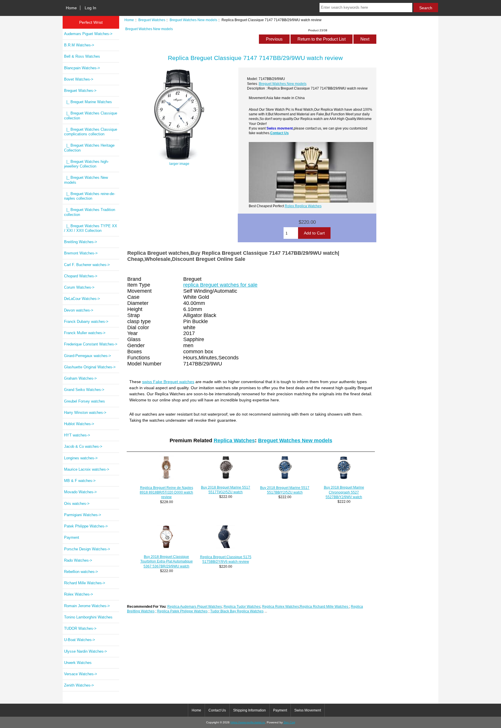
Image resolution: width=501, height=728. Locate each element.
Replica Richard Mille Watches (324, 606)
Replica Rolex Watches (280, 606)
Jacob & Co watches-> (83, 446)
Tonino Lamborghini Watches (88, 617)
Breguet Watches (151, 20)
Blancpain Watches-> (82, 68)
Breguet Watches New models (193, 20)
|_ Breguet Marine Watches (88, 102)
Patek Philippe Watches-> (86, 526)
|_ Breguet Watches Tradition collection (89, 212)
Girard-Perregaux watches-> (87, 356)
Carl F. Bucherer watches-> (87, 265)
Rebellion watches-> (81, 571)
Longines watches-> (81, 458)
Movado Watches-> (80, 492)
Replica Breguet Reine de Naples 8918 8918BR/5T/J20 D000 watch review (166, 492)
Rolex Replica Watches (303, 206)
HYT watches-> (77, 435)
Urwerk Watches (78, 662)
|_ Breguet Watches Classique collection (90, 115)
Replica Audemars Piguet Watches (194, 606)
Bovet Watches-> (78, 79)
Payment (71, 537)
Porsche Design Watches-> (87, 549)
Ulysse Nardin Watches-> (85, 651)
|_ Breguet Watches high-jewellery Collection (86, 163)
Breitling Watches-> (80, 242)
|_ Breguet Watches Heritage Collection (89, 147)
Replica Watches (234, 440)
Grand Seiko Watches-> (84, 389)
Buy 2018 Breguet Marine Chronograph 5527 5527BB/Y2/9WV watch (344, 491)
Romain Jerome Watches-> (87, 606)
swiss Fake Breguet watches (168, 381)
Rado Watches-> (78, 560)
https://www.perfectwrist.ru (247, 722)
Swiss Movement (307, 710)
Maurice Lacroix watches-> (86, 469)
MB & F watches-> (80, 480)
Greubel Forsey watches (84, 401)
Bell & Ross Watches (82, 56)
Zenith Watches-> (79, 685)
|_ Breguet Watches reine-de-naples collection (89, 196)
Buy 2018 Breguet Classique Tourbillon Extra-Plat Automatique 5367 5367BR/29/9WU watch (166, 561)
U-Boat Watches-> (79, 640)
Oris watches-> (77, 503)
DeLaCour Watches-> (82, 298)
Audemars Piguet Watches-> (88, 34)
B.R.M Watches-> (79, 45)
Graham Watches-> (80, 378)
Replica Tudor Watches (242, 606)
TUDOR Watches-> (80, 628)
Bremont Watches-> (81, 253)
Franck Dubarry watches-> (86, 321)
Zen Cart (289, 722)
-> (80, 90)
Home (71, 8)
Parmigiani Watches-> (82, 515)
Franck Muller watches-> (85, 333)
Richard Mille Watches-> (84, 583)
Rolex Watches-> (78, 594)
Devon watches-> (78, 310)
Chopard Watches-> (80, 276)
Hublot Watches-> (79, 424)
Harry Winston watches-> (85, 412)
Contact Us (279, 133)
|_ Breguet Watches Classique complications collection (90, 131)
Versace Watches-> (80, 674)
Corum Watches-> (79, 287)
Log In (90, 8)
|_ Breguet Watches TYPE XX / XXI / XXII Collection (90, 228)
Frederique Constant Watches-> (90, 344)
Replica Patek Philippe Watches (182, 611)
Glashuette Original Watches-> (90, 367)
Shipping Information (249, 710)
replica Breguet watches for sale (220, 285)
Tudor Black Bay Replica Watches (237, 611)
